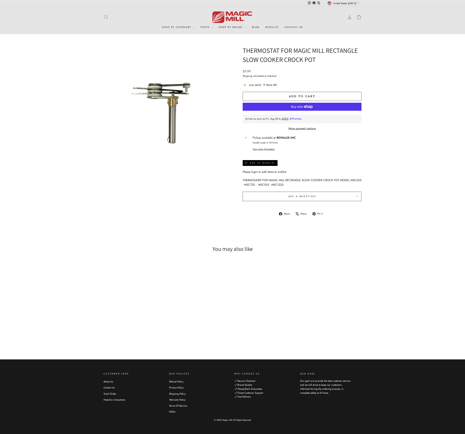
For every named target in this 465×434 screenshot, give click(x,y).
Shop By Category (177, 27)
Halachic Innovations (114, 400)
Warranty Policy (177, 400)
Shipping (247, 76)
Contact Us (293, 27)
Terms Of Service (178, 405)
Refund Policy (176, 381)
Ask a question (302, 196)
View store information (264, 149)
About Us (108, 381)
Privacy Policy (176, 387)
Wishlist (272, 27)
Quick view (134, 320)
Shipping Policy (177, 394)
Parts (206, 27)
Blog (256, 27)
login (254, 172)
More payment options (302, 128)
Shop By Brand (231, 27)
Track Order (110, 394)
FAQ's (172, 411)
